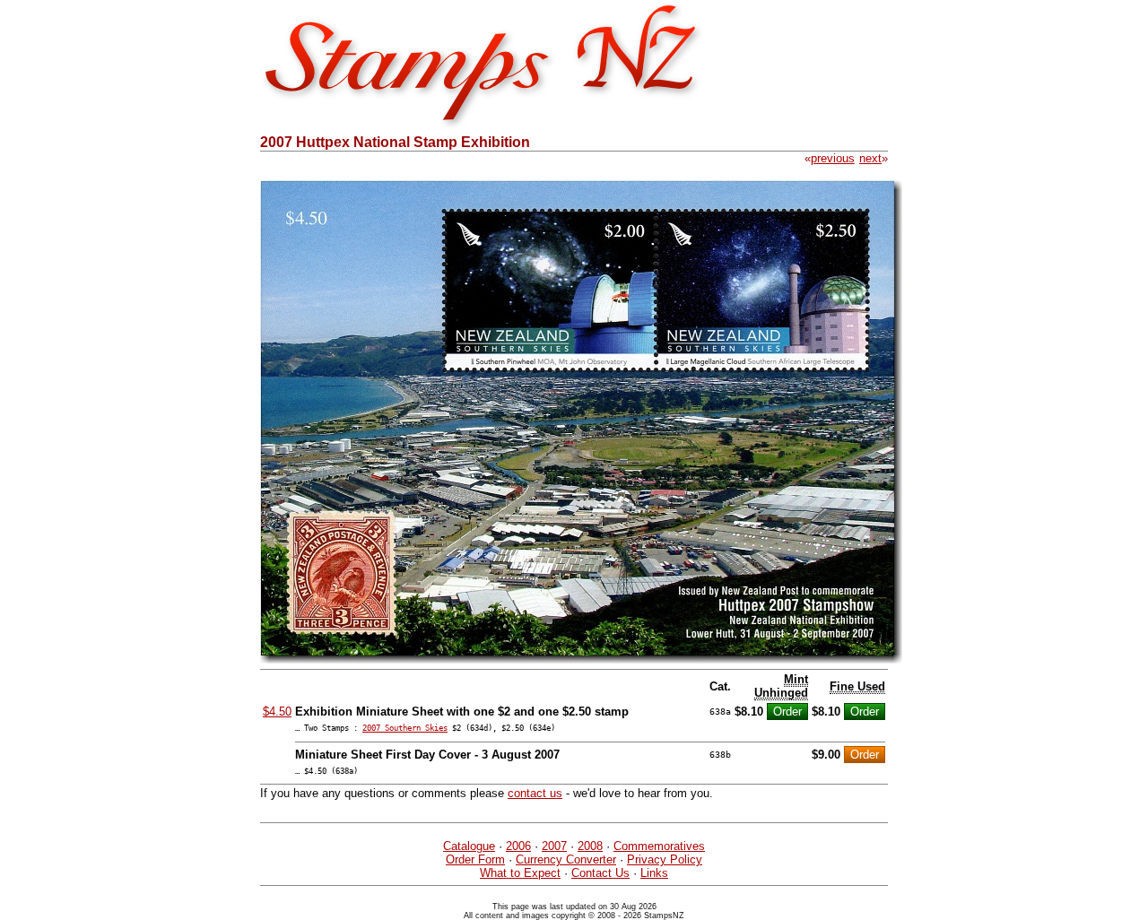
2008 (590, 846)
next (870, 158)
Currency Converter (566, 859)
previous (833, 158)
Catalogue (469, 846)
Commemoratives (659, 846)
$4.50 (277, 711)
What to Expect (520, 873)
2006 (518, 846)
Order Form (475, 859)
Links (654, 873)
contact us (535, 793)
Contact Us (600, 873)
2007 (554, 846)
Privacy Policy (664, 859)
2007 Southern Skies (405, 728)
